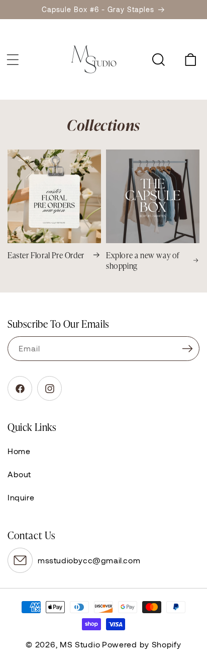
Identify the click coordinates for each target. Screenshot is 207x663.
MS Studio (80, 644)
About (19, 474)
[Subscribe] (187, 348)
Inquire (21, 497)
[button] (13, 59)
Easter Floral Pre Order (46, 255)
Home (19, 451)
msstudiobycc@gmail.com (89, 560)
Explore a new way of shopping (142, 260)
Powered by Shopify (141, 644)
